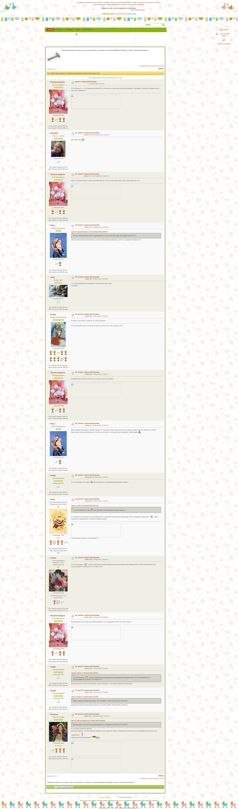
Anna (52, 499)
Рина (52, 225)
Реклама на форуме (125, 797)
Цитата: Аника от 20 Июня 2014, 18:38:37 (85, 673)
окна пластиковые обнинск (93, 800)
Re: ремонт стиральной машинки (87, 133)
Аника (53, 558)
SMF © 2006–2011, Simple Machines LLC (126, 808)
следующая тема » (158, 66)
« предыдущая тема (145, 66)
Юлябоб (54, 133)
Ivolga (53, 475)
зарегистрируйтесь (137, 4)
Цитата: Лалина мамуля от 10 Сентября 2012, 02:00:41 (90, 231)
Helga (124, 50)
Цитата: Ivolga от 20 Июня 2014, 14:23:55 (85, 505)
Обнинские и (119, 14)
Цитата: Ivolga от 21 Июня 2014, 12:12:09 (85, 697)
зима (52, 277)
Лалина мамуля (57, 82)
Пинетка (54, 714)
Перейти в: (50, 787)
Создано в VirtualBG (104, 797)
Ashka (53, 314)
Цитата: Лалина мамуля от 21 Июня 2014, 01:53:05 (88, 720)
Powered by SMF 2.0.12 (106, 808)
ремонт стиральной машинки (85, 82)
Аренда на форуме (224, 44)
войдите (124, 4)
